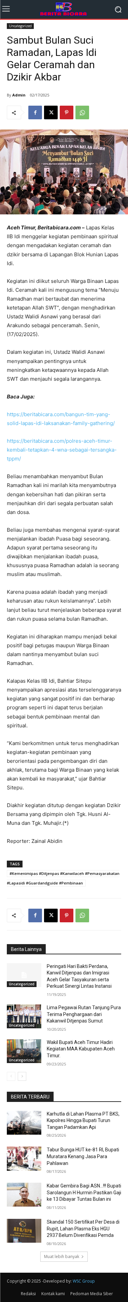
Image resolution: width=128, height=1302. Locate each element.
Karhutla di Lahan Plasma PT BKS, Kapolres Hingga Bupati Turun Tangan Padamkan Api (83, 1120)
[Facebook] (35, 112)
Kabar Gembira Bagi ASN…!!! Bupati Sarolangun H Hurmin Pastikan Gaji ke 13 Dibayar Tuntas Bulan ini (84, 1192)
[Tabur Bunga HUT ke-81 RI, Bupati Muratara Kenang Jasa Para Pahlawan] (24, 1158)
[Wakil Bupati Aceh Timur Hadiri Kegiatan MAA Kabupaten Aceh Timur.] (24, 1051)
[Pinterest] (66, 112)
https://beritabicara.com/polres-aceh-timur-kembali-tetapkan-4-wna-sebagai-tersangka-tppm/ (62, 450)
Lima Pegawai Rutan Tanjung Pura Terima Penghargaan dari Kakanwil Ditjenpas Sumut (84, 1014)
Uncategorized (20, 26)
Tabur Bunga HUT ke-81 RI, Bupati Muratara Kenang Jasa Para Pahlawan (83, 1156)
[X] (51, 112)
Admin (19, 94)
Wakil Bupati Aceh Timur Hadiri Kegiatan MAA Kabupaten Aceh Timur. (81, 1049)
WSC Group (84, 1281)
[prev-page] (11, 1076)
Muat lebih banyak (61, 1256)
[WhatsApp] (82, 112)
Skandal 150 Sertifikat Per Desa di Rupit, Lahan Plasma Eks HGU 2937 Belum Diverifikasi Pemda (83, 1228)
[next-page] (22, 1076)
